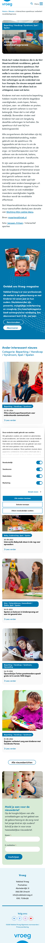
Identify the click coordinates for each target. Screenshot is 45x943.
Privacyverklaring (22, 927)
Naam (8, 835)
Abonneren (12, 327)
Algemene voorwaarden (29, 924)
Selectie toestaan (22, 504)
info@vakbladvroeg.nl (22, 895)
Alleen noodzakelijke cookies (22, 511)
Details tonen (33, 492)
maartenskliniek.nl (17, 217)
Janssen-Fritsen (15, 222)
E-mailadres (10, 845)
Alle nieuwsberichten (22, 762)
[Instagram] (25, 918)
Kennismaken (13, 322)
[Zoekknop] (32, 4)
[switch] (39, 469)
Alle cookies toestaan (22, 498)
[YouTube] (31, 918)
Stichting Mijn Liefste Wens (19, 211)
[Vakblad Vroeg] (7, 3)
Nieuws (11, 11)
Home (4, 11)
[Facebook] (20, 918)
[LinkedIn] (14, 918)
